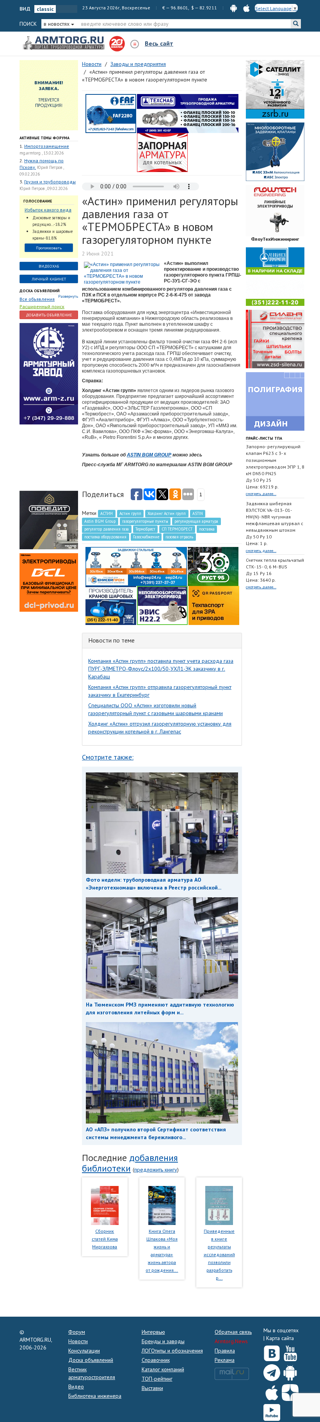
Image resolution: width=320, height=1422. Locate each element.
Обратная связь (233, 1331)
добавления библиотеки (130, 1163)
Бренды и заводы (163, 1341)
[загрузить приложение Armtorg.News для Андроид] (233, 8)
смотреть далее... (261, 493)
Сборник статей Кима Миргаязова (105, 1239)
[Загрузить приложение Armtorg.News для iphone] (271, 1391)
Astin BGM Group (100, 521)
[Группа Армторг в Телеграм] (271, 1371)
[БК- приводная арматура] (49, 582)
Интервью (153, 1331)
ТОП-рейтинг (157, 1378)
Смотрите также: (107, 757)
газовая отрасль (179, 537)
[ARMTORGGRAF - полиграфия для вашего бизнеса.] (275, 401)
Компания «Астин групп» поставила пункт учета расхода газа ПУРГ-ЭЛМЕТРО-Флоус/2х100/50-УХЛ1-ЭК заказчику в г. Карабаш (160, 668)
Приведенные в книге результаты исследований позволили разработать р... (219, 1254)
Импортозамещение (46, 146)
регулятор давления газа (106, 529)
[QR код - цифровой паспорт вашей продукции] (213, 605)
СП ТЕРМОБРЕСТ (177, 529)
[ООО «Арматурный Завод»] (49, 373)
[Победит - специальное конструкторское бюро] (49, 519)
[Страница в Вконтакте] (271, 1352)
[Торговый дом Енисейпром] (136, 566)
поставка (207, 529)
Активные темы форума (44, 137)
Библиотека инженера (94, 1395)
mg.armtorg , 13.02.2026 (42, 153)
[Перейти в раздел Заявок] (49, 94)
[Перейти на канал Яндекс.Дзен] (290, 1391)
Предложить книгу (155, 1169)
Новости (78, 1341)
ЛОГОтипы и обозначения (172, 1350)
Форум (76, 1331)
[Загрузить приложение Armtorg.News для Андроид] (290, 1371)
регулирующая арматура (196, 521)
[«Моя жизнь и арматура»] (162, 1204)
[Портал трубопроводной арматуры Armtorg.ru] (64, 43)
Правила (225, 1350)
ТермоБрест (145, 529)
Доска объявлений (40, 290)
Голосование (37, 201)
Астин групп (130, 513)
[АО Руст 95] (213, 566)
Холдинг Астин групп (167, 513)
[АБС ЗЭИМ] (275, 151)
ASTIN (197, 513)
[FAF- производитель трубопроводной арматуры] (110, 113)
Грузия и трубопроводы (50, 182)
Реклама (225, 1359)
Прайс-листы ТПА (264, 438)
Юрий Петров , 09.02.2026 (44, 188)
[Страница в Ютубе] (290, 1352)
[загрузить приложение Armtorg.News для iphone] (246, 8)
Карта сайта (280, 1338)
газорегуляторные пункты (145, 521)
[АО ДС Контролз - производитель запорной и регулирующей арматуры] (49, 457)
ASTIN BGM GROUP (149, 455)
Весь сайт (159, 43)
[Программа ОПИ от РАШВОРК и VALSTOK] (162, 152)
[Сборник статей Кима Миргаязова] (105, 1204)
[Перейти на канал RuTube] (271, 1411)
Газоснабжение (146, 537)
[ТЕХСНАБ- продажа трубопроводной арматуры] (187, 113)
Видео (76, 1386)
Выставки (152, 1388)
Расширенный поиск (42, 306)
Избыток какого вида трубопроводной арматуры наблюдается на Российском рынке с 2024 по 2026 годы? (48, 210)
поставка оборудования (105, 537)
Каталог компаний (163, 1369)
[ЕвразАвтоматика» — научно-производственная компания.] (162, 605)
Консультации (84, 1350)
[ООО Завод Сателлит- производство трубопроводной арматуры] (275, 88)
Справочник (156, 1359)
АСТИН (106, 513)
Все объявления (37, 299)
